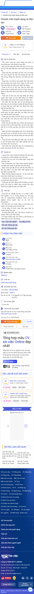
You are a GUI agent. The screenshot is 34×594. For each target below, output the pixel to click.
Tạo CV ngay (8, 361)
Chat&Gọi (29, 38)
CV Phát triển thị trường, (9, 506)
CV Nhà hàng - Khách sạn (18, 513)
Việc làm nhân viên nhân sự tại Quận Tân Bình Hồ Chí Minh (24, 455)
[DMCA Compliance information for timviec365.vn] (14, 578)
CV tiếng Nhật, (16, 475)
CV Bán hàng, (5, 491)
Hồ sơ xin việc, (5, 472)
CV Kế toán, (19, 484)
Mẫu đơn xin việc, (6, 478)
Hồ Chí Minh (13, 290)
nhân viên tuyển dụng (8, 282)
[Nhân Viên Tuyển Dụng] (5, 382)
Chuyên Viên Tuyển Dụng (18, 393)
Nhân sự (4, 275)
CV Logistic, (5, 513)
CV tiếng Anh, (16, 472)
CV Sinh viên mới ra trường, (10, 497)
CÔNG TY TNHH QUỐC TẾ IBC (19, 383)
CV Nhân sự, (22, 488)
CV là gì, (17, 481)
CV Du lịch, (22, 506)
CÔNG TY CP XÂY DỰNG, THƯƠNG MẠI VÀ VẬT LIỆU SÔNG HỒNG (20, 396)
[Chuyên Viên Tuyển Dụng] (5, 395)
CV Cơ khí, (4, 494)
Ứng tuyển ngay (6, 314)
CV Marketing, (16, 491)
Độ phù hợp (26, 54)
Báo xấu (25, 326)
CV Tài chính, (25, 510)
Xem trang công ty (15, 47)
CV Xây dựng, (26, 491)
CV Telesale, (15, 510)
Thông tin (5, 54)
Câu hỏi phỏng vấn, (7, 484)
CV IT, (14, 488)
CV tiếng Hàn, (5, 475)
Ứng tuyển (12, 38)
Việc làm (16, 54)
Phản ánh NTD (9, 326)
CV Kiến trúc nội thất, (8, 500)
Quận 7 (12, 292)
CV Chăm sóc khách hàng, (10, 503)
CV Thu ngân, (5, 510)
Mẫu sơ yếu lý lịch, (7, 481)
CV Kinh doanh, (6, 488)
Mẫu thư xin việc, (19, 478)
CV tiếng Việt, (27, 472)
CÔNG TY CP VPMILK (17, 45)
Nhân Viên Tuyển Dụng (18, 381)
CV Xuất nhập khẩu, (15, 494)
